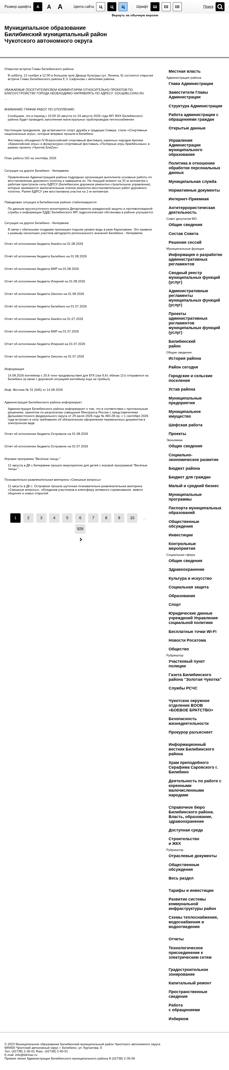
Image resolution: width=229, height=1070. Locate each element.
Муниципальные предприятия (185, 400)
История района (185, 358)
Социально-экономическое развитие (193, 457)
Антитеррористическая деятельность (192, 210)
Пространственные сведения (188, 994)
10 (132, 518)
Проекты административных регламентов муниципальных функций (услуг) (194, 323)
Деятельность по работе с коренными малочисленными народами (195, 788)
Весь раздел (181, 878)
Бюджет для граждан (190, 477)
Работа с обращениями (184, 1007)
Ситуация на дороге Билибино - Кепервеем (36, 170)
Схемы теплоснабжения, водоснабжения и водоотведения (193, 922)
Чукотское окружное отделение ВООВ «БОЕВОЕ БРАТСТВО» (191, 705)
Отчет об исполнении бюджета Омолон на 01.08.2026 (44, 294)
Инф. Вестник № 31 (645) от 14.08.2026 (33, 389)
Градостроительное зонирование (188, 972)
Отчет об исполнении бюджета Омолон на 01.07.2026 (44, 356)
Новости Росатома (187, 640)
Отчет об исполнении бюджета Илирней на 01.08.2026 (44, 281)
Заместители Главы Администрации (188, 94)
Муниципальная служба (192, 181)
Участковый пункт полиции (187, 663)
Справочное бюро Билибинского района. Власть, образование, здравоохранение (191, 814)
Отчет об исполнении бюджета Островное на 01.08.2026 (46, 434)
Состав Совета (183, 233)
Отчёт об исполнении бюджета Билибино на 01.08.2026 (45, 256)
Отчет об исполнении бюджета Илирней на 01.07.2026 (44, 344)
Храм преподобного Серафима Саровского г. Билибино (193, 767)
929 (80, 529)
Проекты (177, 433)
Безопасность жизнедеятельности (189, 721)
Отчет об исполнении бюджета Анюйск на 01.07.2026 (43, 319)
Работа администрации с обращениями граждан (193, 117)
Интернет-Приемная (189, 199)
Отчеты (176, 939)
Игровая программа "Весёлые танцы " (32, 459)
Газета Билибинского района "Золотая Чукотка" (195, 677)
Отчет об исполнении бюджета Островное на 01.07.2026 (46, 446)
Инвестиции (181, 535)
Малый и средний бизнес (194, 486)
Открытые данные (187, 128)
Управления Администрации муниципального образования (185, 147)
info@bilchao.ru (26, 1055)
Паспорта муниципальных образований (195, 510)
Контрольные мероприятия (182, 546)
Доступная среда (186, 830)
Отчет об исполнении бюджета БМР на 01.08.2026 (41, 269)
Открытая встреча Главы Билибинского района (39, 69)
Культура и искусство (190, 578)
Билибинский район (182, 343)
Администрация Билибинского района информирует (43, 402)
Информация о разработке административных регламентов (195, 259)
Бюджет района (184, 468)
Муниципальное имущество (185, 414)
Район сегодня (183, 367)
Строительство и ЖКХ (184, 841)
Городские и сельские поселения (190, 378)
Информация (14, 369)
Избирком (178, 1019)
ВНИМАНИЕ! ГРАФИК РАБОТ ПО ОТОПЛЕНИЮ (39, 109)
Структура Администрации (195, 106)
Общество (179, 649)
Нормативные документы (194, 190)
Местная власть (185, 71)
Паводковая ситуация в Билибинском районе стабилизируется (50, 202)
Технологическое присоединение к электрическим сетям (190, 953)
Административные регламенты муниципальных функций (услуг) (194, 298)
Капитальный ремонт (190, 983)
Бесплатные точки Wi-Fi (192, 631)
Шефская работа (185, 425)
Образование (182, 596)
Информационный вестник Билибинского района (191, 749)
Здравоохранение (186, 569)
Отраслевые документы (193, 856)
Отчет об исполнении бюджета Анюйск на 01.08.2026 (43, 243)
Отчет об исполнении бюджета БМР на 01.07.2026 (41, 331)
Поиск (208, 6)
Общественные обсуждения (184, 524)
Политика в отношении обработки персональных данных (194, 168)
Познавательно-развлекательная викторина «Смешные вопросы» (52, 479)
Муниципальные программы (185, 496)
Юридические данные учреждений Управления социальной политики (193, 618)
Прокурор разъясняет (191, 732)
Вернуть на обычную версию (135, 15)
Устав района (182, 389)
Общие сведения (185, 224)
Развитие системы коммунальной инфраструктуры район (192, 904)
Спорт (175, 604)
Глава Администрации (191, 83)
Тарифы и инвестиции (191, 890)
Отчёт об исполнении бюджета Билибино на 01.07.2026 (45, 306)
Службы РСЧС (183, 688)
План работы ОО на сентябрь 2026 (30, 158)
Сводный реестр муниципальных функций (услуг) (194, 277)
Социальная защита (189, 587)
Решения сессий (185, 242)
